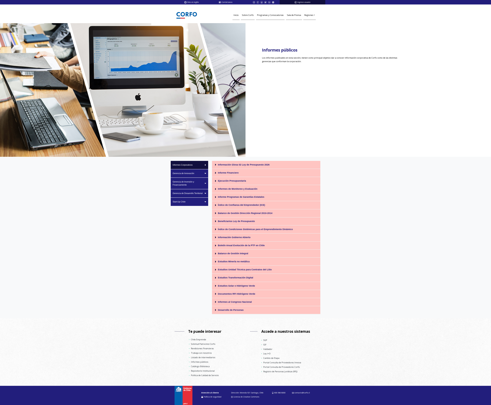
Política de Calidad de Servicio (205, 375)
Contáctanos (227, 2)
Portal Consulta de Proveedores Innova (282, 362)
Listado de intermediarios (203, 357)
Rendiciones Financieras (202, 348)
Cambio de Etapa (271, 358)
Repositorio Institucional (203, 370)
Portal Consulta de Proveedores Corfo (281, 367)
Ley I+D (267, 353)
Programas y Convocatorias (270, 15)
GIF (264, 344)
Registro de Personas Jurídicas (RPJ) (280, 371)
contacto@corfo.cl (302, 392)
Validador (267, 349)
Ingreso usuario (303, 2)
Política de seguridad (212, 397)
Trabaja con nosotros (201, 353)
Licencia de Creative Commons (246, 397)
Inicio (236, 15)
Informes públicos (199, 361)
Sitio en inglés (193, 2)
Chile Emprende (198, 339)
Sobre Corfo (248, 15)
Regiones (308, 15)
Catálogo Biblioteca (200, 366)
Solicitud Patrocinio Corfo (203, 344)
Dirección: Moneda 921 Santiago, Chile (247, 392)
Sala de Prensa (294, 15)
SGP (265, 340)
